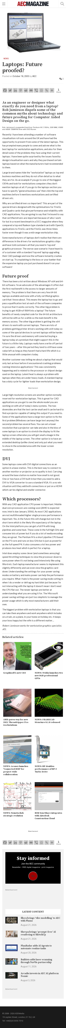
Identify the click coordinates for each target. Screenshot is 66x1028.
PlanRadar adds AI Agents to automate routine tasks (36, 947)
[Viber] (36, 90)
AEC (34, 76)
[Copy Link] (46, 90)
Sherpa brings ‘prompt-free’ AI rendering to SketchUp (38, 933)
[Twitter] (10, 90)
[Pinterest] (20, 90)
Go (33, 875)
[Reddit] (25, 90)
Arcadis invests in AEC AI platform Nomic (40, 975)
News (6, 59)
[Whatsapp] (41, 90)
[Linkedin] (15, 90)
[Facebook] (5, 90)
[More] (52, 90)
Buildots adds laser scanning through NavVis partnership (36, 961)
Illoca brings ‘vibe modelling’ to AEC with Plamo (40, 919)
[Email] (31, 90)
